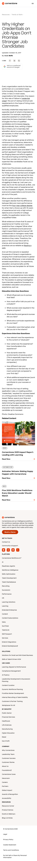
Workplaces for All (8, 705)
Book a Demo (10, 532)
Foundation (6, 770)
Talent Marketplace (9, 582)
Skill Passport (7, 634)
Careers (5, 782)
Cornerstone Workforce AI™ (11, 558)
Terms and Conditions (11, 850)
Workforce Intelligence (10, 570)
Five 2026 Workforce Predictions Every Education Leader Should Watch (17, 486)
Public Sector (7, 713)
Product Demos (7, 810)
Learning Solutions (8, 602)
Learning (5, 606)
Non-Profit (5, 741)
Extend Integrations (9, 642)
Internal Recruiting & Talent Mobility (15, 697)
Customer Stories (8, 762)
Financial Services (8, 717)
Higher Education (8, 733)
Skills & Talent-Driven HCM (11, 659)
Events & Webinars (8, 814)
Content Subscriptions (10, 618)
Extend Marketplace (9, 646)
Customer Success (8, 758)
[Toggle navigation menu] (32, 3)
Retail (4, 737)
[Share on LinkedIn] (14, 60)
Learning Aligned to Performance (14, 667)
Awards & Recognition (10, 794)
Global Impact (7, 790)
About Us (5, 766)
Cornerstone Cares (9, 774)
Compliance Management (11, 671)
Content (5, 614)
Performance (6, 594)
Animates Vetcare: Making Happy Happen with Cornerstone (15, 466)
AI (2, 562)
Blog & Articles (7, 818)
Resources (6, 15)
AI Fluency (5, 675)
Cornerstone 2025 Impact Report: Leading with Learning (16, 422)
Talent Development (9, 578)
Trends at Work (17, 15)
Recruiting (5, 586)
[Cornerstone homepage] (18, 517)
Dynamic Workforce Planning (12, 689)
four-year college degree (22, 205)
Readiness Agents (8, 566)
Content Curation (8, 685)
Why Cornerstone (8, 750)
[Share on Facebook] (9, 60)
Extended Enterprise (9, 610)
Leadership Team (8, 754)
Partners (5, 786)
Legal (5, 834)
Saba (4, 622)
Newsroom (6, 778)
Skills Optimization (8, 574)
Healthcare (6, 721)
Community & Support (10, 546)
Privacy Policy (8, 840)
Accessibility (6, 798)
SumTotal (5, 626)
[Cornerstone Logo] (9, 3)
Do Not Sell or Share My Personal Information (15, 856)
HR (3, 598)
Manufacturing (7, 729)
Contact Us (6, 542)
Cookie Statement (9, 845)
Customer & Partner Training (12, 701)
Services (5, 638)
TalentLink (5, 630)
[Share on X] (18, 60)
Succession (6, 590)
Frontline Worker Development (13, 693)
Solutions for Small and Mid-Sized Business (17, 655)
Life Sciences (7, 725)
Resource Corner (8, 806)
